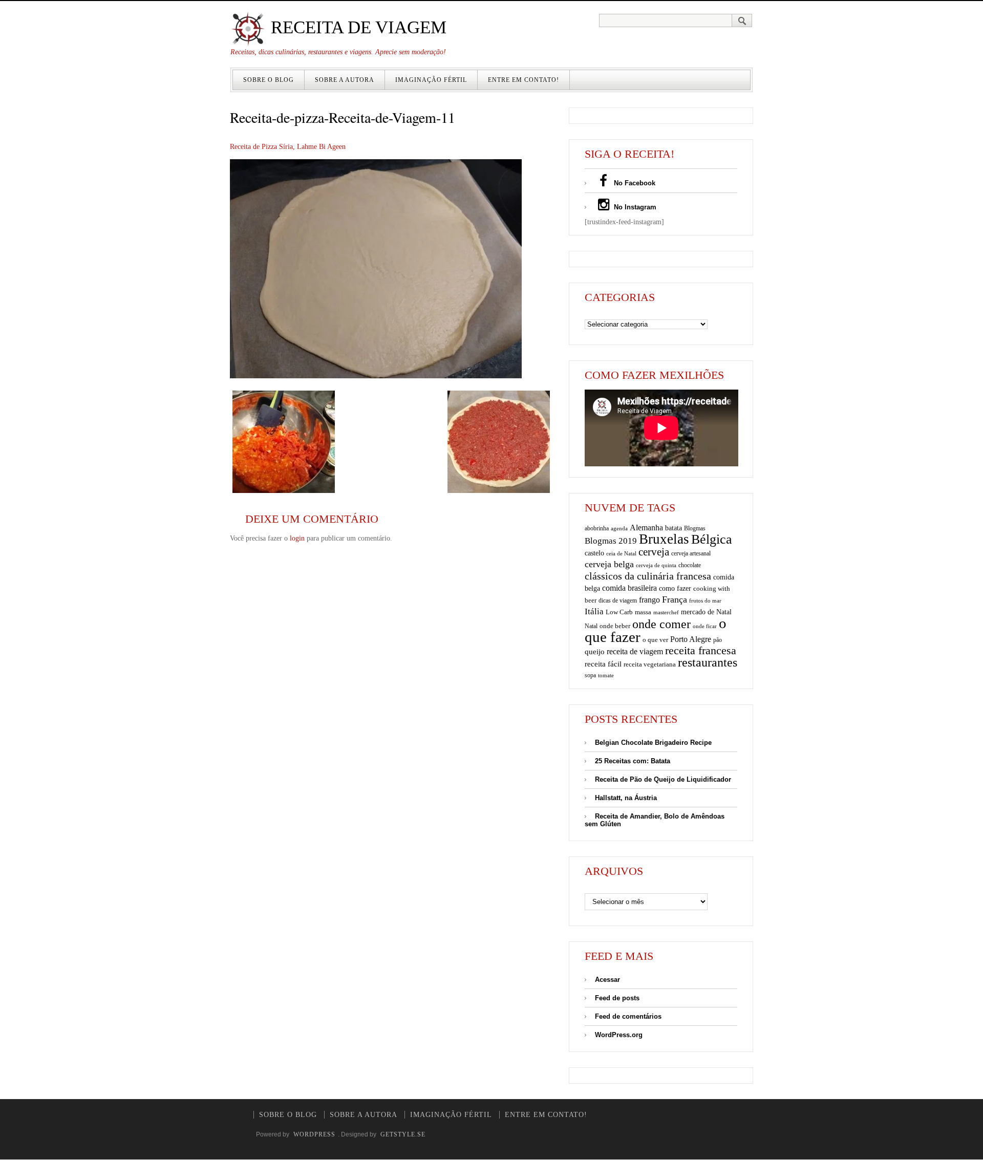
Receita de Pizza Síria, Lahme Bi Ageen (288, 147)
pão (717, 639)
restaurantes (707, 662)
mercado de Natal (706, 612)
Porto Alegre (690, 639)
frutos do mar (705, 601)
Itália (594, 611)
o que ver (655, 639)
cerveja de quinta (656, 565)
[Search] (742, 20)
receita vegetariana (650, 664)
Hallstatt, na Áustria (626, 798)
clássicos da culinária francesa (648, 576)
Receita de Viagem (356, 27)
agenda (619, 528)
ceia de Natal (621, 553)
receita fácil (603, 663)
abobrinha (597, 528)
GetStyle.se (402, 1134)
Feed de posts (617, 998)
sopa (590, 675)
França (674, 599)
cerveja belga (609, 564)
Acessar (607, 979)
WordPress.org (619, 1035)
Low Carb (619, 612)
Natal (591, 626)
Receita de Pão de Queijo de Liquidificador (663, 779)
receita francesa (700, 651)
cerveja (653, 552)
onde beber (615, 626)
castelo (594, 553)
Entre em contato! (523, 79)
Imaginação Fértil (431, 79)
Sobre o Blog (268, 79)
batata (673, 528)
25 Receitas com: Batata (632, 761)
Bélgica (711, 539)
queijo (595, 652)
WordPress (314, 1134)
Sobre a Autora (344, 79)
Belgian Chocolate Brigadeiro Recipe (653, 742)
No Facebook (633, 183)
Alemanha (646, 527)
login (297, 538)
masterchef (666, 612)
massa (643, 612)
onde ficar (705, 626)
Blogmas (695, 528)
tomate (606, 675)
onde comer (661, 624)
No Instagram (634, 207)
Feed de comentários (628, 1016)
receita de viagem (635, 651)
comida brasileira (629, 588)
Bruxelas (664, 539)
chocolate (689, 565)
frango (649, 600)
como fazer (675, 588)
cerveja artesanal (691, 553)
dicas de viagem (618, 600)
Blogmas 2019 (611, 541)
